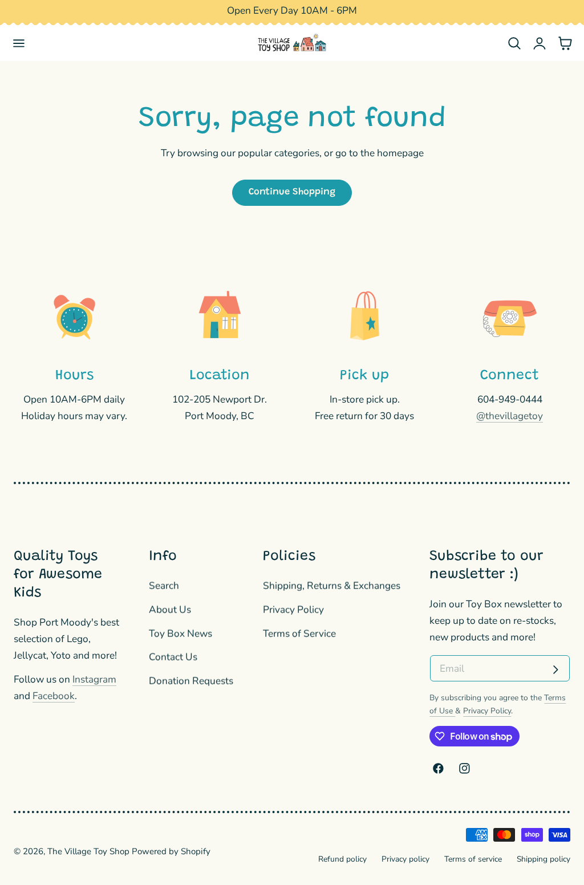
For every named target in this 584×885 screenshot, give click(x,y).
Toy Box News (180, 633)
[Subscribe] (555, 669)
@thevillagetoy (509, 416)
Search (164, 585)
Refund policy (342, 859)
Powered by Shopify (171, 851)
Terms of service (473, 859)
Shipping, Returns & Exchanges (331, 585)
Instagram (94, 679)
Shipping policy (543, 859)
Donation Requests (191, 681)
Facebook (54, 696)
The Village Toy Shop (88, 851)
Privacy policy (405, 859)
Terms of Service (299, 633)
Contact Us (173, 657)
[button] (19, 43)
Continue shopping (292, 192)
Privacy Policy (293, 609)
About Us (170, 609)
